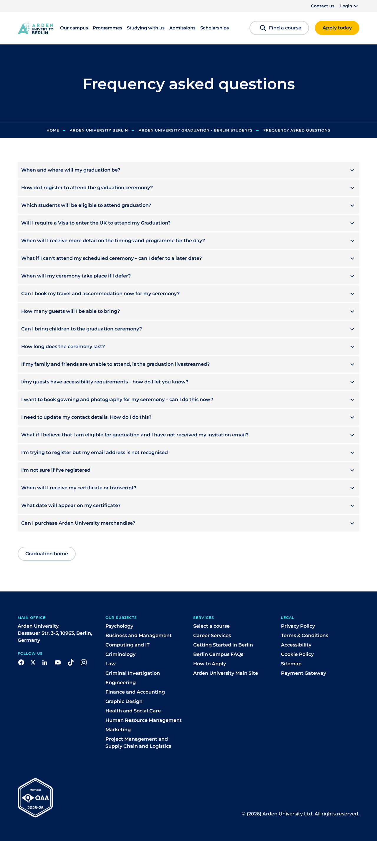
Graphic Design (124, 701)
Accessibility (296, 645)
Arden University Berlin (99, 130)
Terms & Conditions (304, 635)
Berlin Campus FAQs (218, 654)
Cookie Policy (297, 654)
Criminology (120, 654)
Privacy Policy (298, 626)
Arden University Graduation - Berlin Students (196, 130)
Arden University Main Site (225, 673)
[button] (349, 6)
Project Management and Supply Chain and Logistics (138, 742)
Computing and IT (127, 645)
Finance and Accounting (135, 692)
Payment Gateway (303, 673)
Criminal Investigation (132, 673)
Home (53, 130)
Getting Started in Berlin (223, 645)
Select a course (211, 626)
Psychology (119, 626)
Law (110, 664)
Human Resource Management (143, 720)
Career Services (212, 635)
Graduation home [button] (46, 553)
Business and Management (138, 635)
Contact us (322, 6)
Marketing (118, 729)
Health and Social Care (133, 711)
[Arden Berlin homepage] (35, 27)
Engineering (120, 682)
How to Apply (209, 664)
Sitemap (291, 664)
